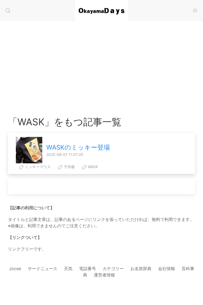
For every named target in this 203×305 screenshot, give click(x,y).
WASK (92, 166)
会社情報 (166, 268)
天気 (68, 268)
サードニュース (42, 268)
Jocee (15, 268)
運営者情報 (104, 275)
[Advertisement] (101, 63)
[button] (8, 10)
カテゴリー (113, 268)
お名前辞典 (140, 268)
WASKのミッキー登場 (78, 147)
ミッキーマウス (37, 166)
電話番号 (87, 268)
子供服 (69, 166)
